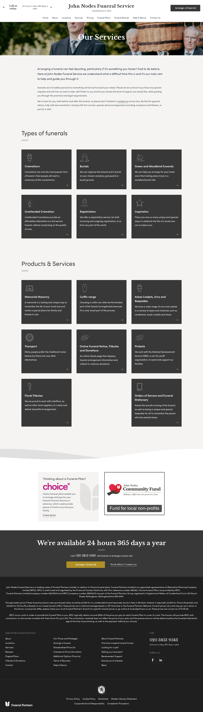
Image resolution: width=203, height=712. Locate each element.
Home (45, 17)
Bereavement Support (112, 656)
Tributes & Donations (15, 660)
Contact (9, 665)
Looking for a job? (110, 647)
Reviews (9, 651)
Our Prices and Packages (65, 638)
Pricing (90, 17)
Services (79, 17)
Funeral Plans (103, 17)
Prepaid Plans (12, 656)
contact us (123, 101)
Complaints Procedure (118, 703)
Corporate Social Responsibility (89, 703)
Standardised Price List (64, 647)
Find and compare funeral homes (117, 642)
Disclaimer (103, 698)
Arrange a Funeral (185, 8)
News (104, 665)
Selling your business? (112, 651)
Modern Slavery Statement (124, 698)
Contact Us (155, 17)
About (55, 17)
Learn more (49, 515)
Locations (66, 17)
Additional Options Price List (67, 656)
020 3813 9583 (86, 555)
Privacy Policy (73, 698)
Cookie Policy (89, 698)
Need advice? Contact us (123, 564)
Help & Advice (139, 17)
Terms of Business (61, 660)
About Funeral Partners (113, 638)
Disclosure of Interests (112, 660)
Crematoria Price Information (67, 651)
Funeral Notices (121, 17)
